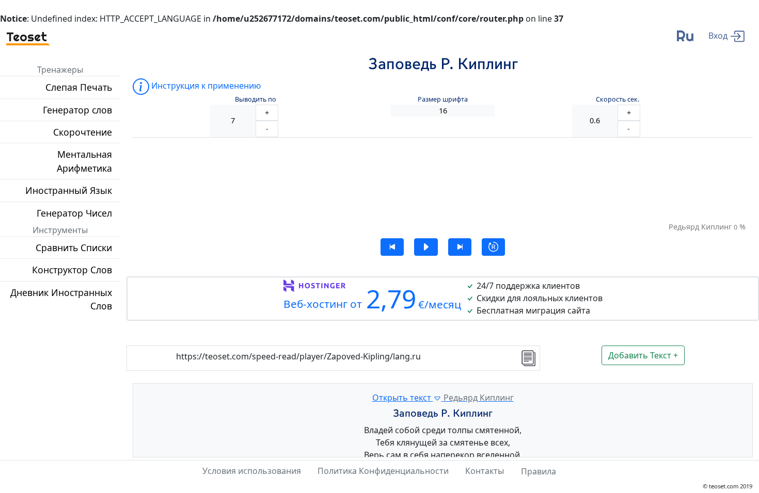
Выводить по (255, 99)
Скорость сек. (617, 99)
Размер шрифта (443, 99)
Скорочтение (82, 132)
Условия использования (251, 470)
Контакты (484, 470)
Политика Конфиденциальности (383, 470)
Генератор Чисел (74, 213)
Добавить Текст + (643, 355)
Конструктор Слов (72, 270)
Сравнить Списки (74, 247)
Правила (538, 471)
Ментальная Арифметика (84, 161)
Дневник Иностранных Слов (61, 299)
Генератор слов (77, 110)
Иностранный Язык (68, 190)
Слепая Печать (78, 87)
